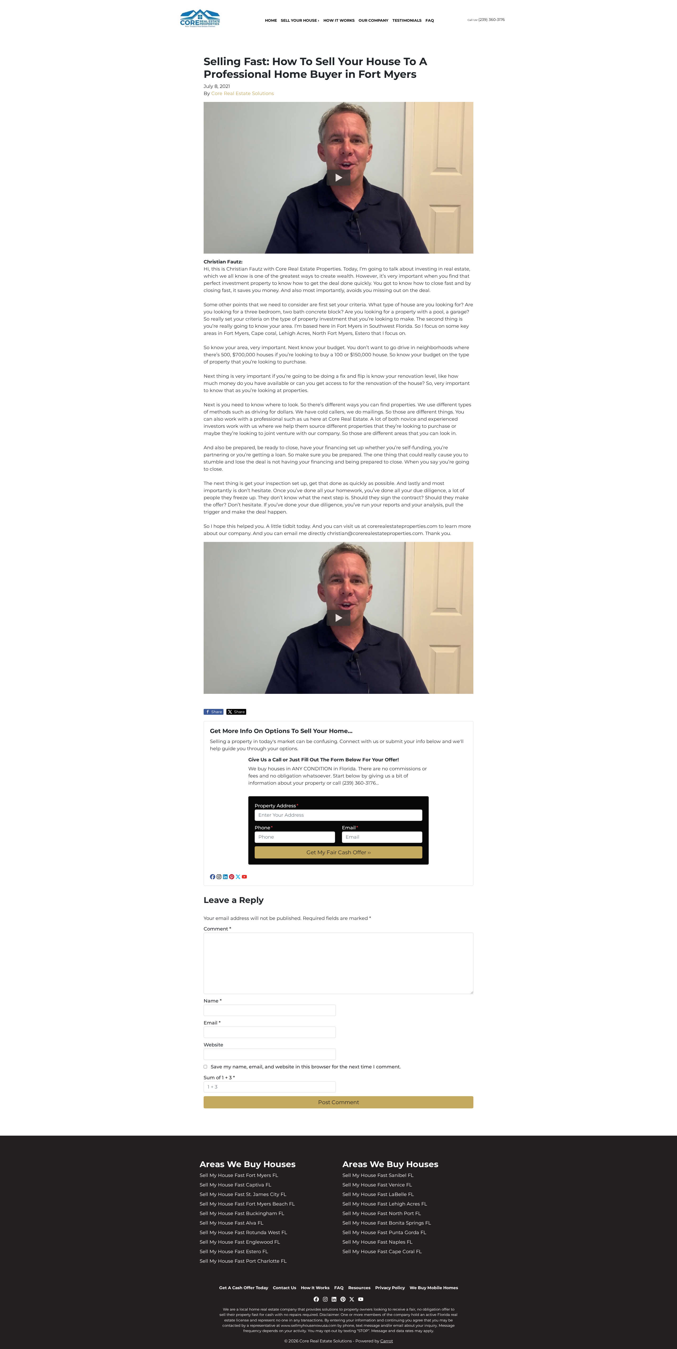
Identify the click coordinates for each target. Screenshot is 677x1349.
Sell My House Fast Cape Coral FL (382, 1251)
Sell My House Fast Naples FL (377, 1242)
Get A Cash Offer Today (243, 1287)
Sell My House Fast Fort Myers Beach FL (247, 1204)
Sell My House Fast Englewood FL (240, 1242)
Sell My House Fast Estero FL (234, 1251)
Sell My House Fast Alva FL (231, 1223)
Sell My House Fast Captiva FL (235, 1185)
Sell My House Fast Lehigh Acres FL (384, 1204)
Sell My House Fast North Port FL (381, 1213)
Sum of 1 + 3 (219, 1078)
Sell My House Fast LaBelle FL (378, 1194)
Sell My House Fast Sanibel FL (378, 1175)
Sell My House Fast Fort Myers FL (239, 1175)
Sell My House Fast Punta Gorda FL (384, 1232)
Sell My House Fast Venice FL (377, 1185)
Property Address (276, 806)
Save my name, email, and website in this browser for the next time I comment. (306, 1067)
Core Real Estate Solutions (242, 93)
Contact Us (284, 1287)
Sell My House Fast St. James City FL (243, 1194)
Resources (359, 1287)
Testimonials (407, 20)
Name (213, 1001)
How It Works (339, 20)
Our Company (373, 20)
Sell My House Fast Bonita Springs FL (386, 1223)
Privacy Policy (390, 1287)
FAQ (430, 20)
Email (350, 828)
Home (271, 20)
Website (213, 1045)
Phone (264, 828)
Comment (217, 929)
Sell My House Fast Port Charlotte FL (243, 1261)
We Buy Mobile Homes (434, 1287)
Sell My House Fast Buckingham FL (242, 1213)
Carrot (386, 1340)
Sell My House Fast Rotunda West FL (243, 1232)
